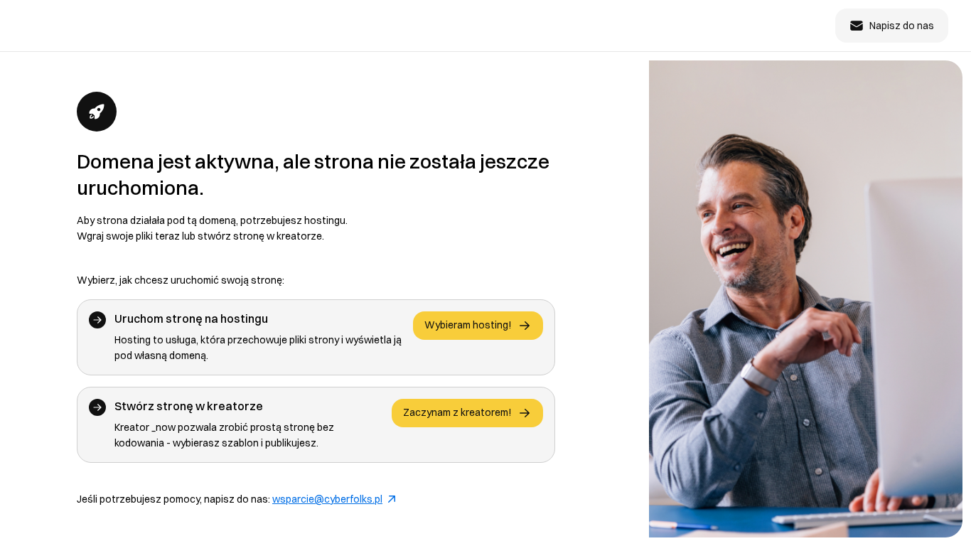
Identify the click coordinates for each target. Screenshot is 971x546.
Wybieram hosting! (468, 324)
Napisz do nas (901, 25)
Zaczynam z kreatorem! (457, 412)
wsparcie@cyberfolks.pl (327, 499)
